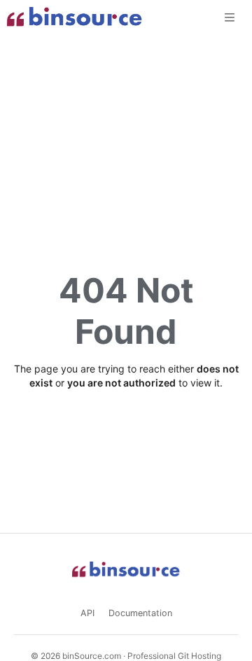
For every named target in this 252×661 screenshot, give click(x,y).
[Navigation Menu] (231, 17)
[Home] (74, 17)
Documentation (140, 613)
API (87, 613)
